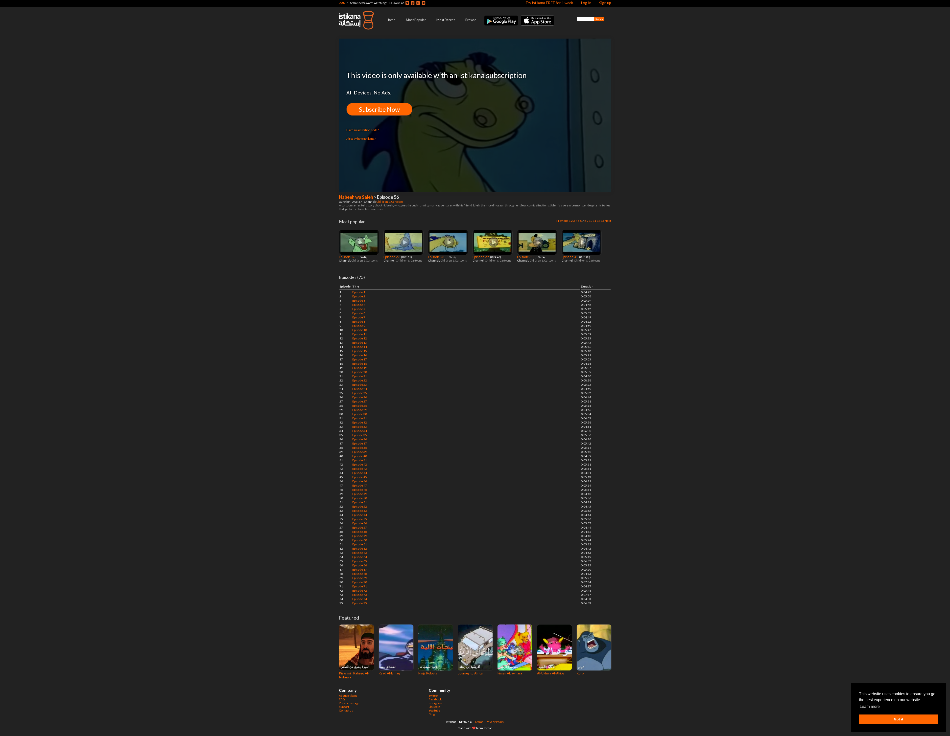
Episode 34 (359, 431)
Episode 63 (359, 553)
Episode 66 (359, 565)
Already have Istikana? (361, 138)
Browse (470, 20)
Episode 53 (359, 511)
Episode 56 (359, 523)
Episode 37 (359, 443)
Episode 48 (359, 489)
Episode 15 (359, 351)
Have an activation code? (362, 130)
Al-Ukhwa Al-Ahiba (551, 673)
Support (344, 707)
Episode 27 (392, 257)
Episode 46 (359, 481)
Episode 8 (358, 321)
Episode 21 (359, 376)
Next (608, 221)
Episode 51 (359, 502)
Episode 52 (359, 506)
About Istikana (348, 695)
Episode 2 (358, 296)
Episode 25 (359, 393)
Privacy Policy (495, 722)
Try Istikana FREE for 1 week (549, 2)
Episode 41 (359, 460)
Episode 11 (359, 334)
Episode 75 (359, 603)
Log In (586, 2)
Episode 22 (359, 380)
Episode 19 (359, 368)
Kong (580, 673)
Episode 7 (358, 317)
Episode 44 (359, 473)
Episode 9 (358, 326)
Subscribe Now (379, 109)
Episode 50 (359, 498)
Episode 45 (359, 477)
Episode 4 (358, 305)
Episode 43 (359, 468)
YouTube (434, 710)
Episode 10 (359, 330)
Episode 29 (481, 257)
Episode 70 (359, 582)
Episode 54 (359, 515)
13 (602, 221)
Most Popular (416, 20)
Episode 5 (358, 309)
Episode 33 (359, 426)
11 (594, 221)
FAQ (342, 699)
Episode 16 (359, 355)
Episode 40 (359, 456)
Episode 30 (525, 257)
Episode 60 (359, 540)
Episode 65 (359, 561)
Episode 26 (347, 257)
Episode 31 (570, 257)
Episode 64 (359, 557)
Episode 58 (359, 532)
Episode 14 (359, 347)
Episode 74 (359, 599)
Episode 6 (358, 313)
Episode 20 (359, 372)
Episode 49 (359, 494)
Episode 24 (359, 389)
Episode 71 (359, 586)
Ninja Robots (427, 673)
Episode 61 (359, 544)
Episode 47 (359, 485)
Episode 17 (359, 359)
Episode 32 (359, 422)
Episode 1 (358, 292)
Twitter (433, 695)
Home (391, 20)
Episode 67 (359, 569)
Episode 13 (359, 342)
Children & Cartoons (390, 201)
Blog (432, 714)
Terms (479, 722)
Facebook (435, 699)
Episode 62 (359, 548)
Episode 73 (359, 595)
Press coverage (349, 703)
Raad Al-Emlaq (389, 673)
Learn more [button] (870, 706)
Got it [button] (898, 719)
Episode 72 (359, 590)
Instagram (435, 703)
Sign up (605, 2)
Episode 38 (359, 447)
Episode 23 (359, 384)
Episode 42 (359, 464)
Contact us (346, 710)
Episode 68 (359, 574)
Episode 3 (358, 300)
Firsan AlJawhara (510, 673)
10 (590, 221)
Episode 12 (359, 338)
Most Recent (445, 20)
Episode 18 (359, 363)
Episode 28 (436, 257)
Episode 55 (359, 519)
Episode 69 (359, 578)
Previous (562, 221)
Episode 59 (359, 536)
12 (598, 221)
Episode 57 (359, 527)
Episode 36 (359, 439)
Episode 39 (359, 452)
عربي (342, 2)
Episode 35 (359, 435)
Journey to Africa (470, 673)
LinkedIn (434, 707)
